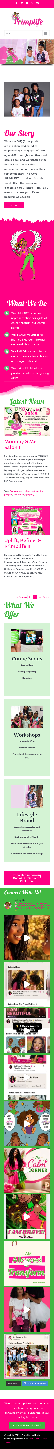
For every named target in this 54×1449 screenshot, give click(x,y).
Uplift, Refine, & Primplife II (22, 543)
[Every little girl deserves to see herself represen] (27, 1123)
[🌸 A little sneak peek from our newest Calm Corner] (27, 1170)
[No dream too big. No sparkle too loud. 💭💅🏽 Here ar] (27, 1356)
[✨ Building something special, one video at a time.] (27, 1030)
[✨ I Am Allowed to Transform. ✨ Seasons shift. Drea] (27, 1263)
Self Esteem (19, 494)
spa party (29, 494)
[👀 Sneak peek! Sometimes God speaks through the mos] (27, 1077)
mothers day (37, 491)
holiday (27, 491)
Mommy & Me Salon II (20, 444)
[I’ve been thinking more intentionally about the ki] (27, 1216)
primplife (8, 494)
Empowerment (16, 491)
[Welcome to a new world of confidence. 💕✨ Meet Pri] (27, 937)
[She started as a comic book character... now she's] (27, 984)
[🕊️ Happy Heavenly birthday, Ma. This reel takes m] (27, 1309)
